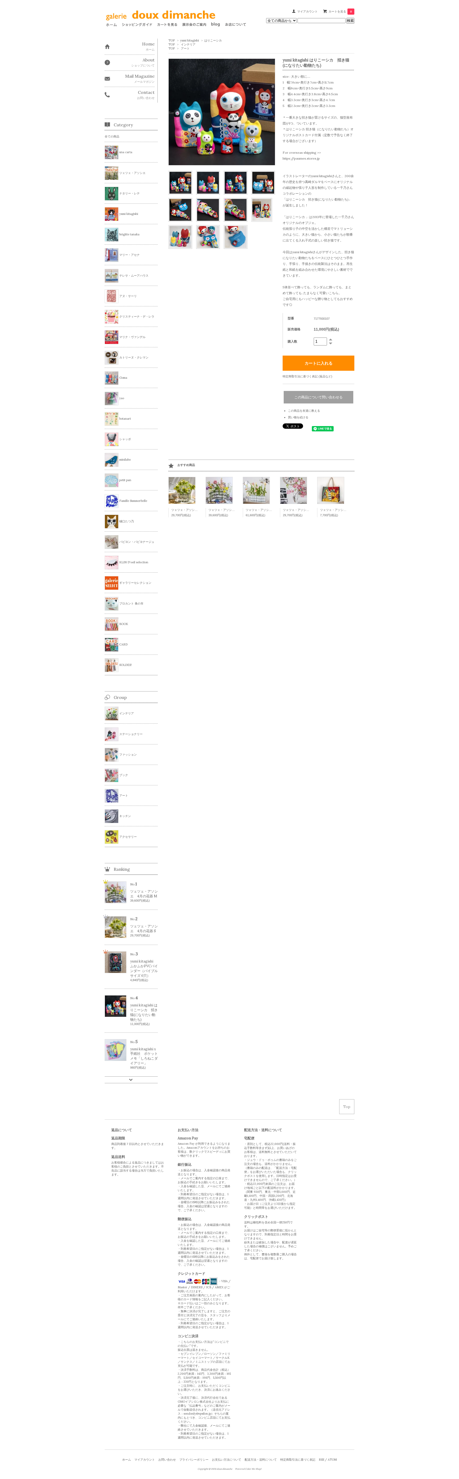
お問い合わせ (167, 1459)
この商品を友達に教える (304, 411)
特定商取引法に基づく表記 (297, 1459)
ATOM (332, 1459)
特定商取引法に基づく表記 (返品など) (307, 376)
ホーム (126, 1459)
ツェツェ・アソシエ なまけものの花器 (308, 509)
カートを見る (340, 11)
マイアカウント (307, 11)
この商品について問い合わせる (318, 397)
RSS (321, 1459)
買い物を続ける (298, 417)
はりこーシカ (213, 40)
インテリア (188, 44)
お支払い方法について (226, 1459)
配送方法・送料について (261, 1459)
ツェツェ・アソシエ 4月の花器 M (231, 509)
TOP (171, 40)
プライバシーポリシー (194, 1459)
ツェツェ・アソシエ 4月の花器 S (193, 509)
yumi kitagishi (189, 40)
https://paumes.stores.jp (301, 158)
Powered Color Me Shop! (248, 1468)
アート (185, 48)
